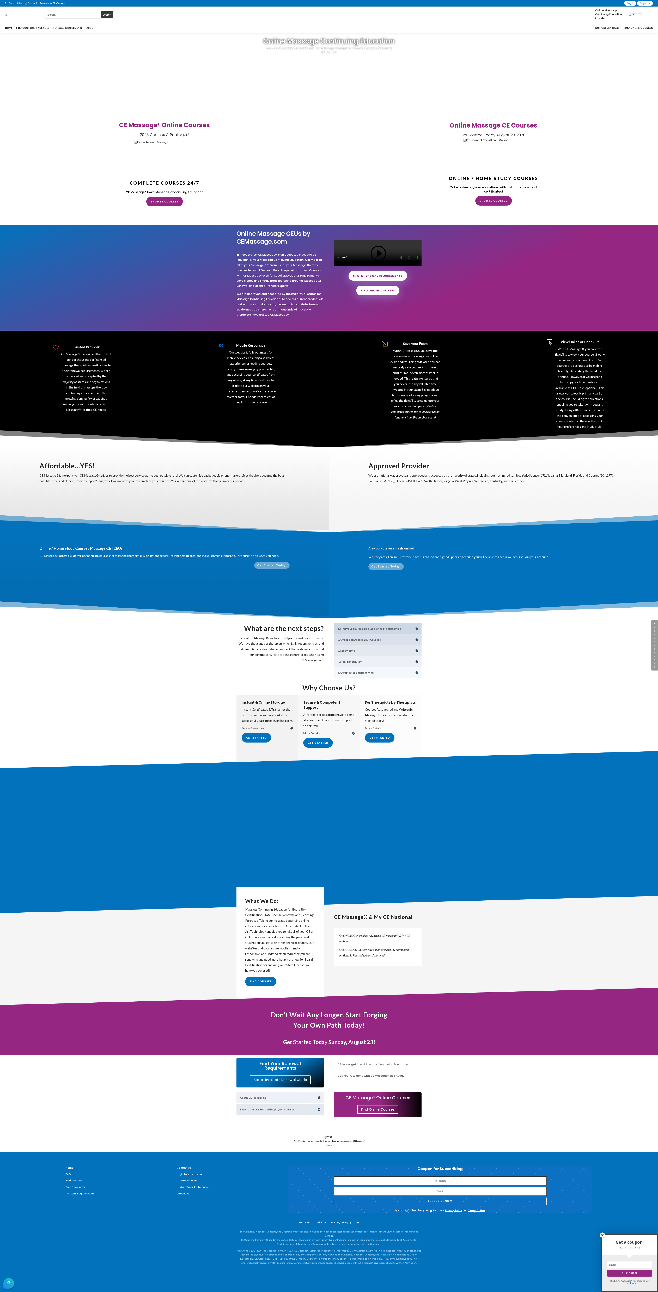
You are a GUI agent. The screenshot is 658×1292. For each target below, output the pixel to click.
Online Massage (606, 10)
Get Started (256, 737)
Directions (183, 1193)
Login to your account (190, 1174)
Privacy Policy (453, 1210)
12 (654, 667)
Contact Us (184, 1167)
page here (259, 310)
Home (8, 28)
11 (654, 663)
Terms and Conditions (312, 1222)
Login (630, 3)
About (90, 28)
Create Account (187, 1180)
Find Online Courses (638, 28)
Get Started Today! (272, 565)
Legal (356, 1222)
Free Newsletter (75, 1187)
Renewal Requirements (68, 28)
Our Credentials (607, 28)
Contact (32, 3)
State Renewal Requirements (378, 276)
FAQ (68, 1174)
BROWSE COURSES (164, 201)
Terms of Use (15, 3)
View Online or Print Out (580, 342)
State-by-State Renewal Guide (280, 1079)
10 (654, 659)
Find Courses (261, 981)
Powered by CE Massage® (53, 3)
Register (645, 3)
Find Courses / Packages (32, 28)
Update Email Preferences (193, 1187)
